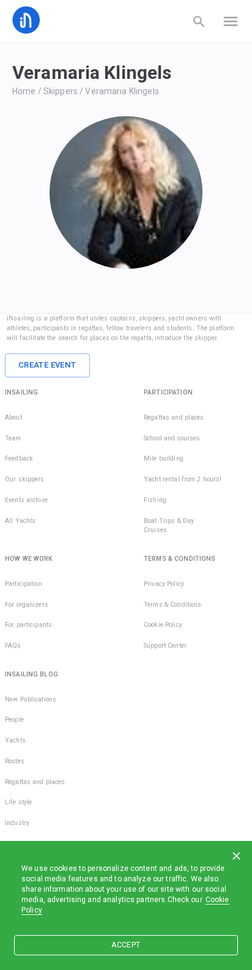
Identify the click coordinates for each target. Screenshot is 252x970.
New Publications (30, 699)
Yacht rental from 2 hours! (182, 479)
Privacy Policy (164, 584)
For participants (28, 625)
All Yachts (20, 521)
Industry (17, 823)
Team (13, 438)
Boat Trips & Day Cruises (169, 526)
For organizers (26, 605)
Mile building (163, 458)
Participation (23, 584)
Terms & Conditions (172, 605)
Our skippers (25, 479)
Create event (47, 364)
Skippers (60, 91)
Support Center (165, 646)
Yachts (15, 740)
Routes (14, 761)
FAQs (13, 646)
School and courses (172, 438)
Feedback (19, 458)
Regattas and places (174, 417)
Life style (18, 802)
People (14, 720)
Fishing (155, 500)
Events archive (26, 500)
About (13, 417)
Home (24, 91)
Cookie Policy (163, 625)
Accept (125, 945)
